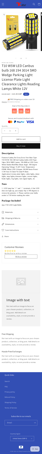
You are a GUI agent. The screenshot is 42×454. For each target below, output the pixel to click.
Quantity (5, 126)
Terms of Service (11, 408)
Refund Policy (10, 397)
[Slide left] (15, 58)
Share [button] (6, 236)
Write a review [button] (21, 256)
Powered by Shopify (27, 451)
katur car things (18, 451)
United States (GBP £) (20, 438)
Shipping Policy (10, 402)
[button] (2, 4)
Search (7, 381)
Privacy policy (10, 392)
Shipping (4, 102)
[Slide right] (26, 58)
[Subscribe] (34, 423)
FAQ (6, 387)
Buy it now (21, 146)
